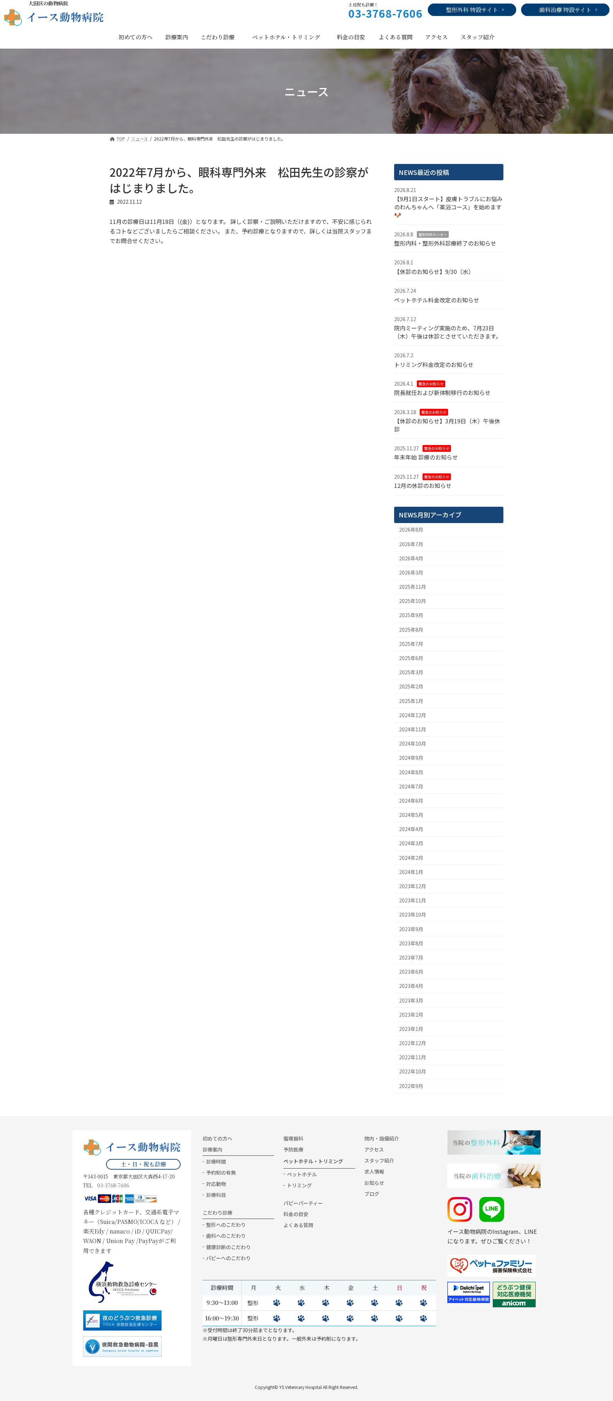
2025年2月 (411, 686)
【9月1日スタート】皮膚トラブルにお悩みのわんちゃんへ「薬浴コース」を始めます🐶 (448, 206)
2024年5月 (411, 814)
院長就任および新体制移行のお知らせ (442, 392)
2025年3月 (411, 672)
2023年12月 (412, 886)
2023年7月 (411, 957)
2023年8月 (411, 943)
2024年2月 (411, 857)
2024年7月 (411, 786)
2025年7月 (411, 643)
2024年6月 (411, 800)
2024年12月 (412, 715)
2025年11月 (412, 586)
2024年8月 (411, 771)
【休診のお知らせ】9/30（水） (434, 271)
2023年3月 (411, 1000)
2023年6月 (411, 971)
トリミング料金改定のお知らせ (434, 364)
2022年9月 (411, 1085)
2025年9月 (411, 615)
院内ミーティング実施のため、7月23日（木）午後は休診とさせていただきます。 (447, 332)
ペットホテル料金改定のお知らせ (436, 299)
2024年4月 (411, 829)
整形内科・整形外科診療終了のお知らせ (445, 243)
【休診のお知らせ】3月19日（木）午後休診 (447, 425)
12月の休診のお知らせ (423, 485)
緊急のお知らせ (431, 383)
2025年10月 (412, 600)
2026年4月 (411, 558)
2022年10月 (412, 1071)
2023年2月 (411, 1014)
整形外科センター (433, 234)
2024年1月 (411, 871)
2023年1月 (411, 1028)
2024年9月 (411, 757)
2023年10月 (412, 914)
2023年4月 (411, 985)
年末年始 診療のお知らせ (426, 457)
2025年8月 (411, 629)
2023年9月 (411, 928)
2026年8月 (411, 529)
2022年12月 (412, 1042)
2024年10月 (412, 743)
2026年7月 (411, 543)
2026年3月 (411, 572)
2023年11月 (412, 900)
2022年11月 (412, 1057)
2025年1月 (411, 700)
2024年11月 (412, 729)
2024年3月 (411, 843)
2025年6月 (411, 657)
